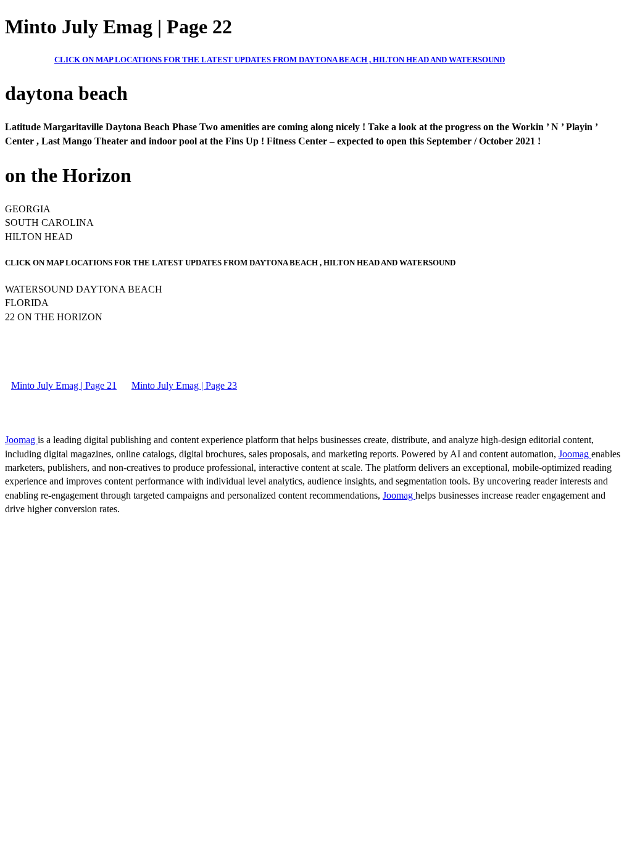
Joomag (21, 439)
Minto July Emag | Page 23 (184, 385)
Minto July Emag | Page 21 (64, 385)
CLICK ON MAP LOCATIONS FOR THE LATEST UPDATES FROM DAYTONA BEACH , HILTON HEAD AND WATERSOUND (279, 59)
